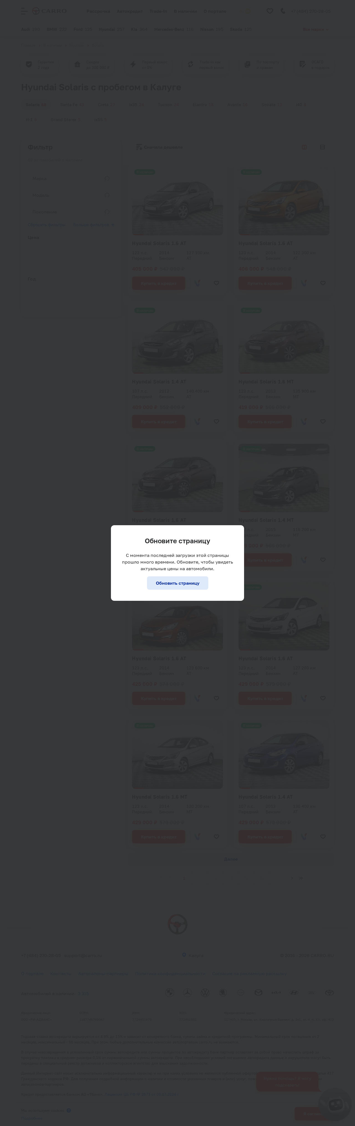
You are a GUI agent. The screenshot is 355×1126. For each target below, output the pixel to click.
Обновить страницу (177, 583)
